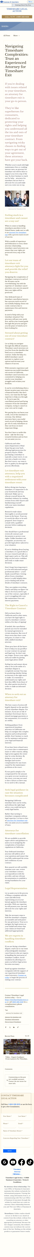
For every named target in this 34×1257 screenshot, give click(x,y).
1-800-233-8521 (14, 1104)
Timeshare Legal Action (17, 10)
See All (27, 1036)
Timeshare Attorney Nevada (17, 1172)
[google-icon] (4, 1162)
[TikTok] (29, 1162)
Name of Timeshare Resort (12, 1131)
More (15, 36)
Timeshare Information (12, 1019)
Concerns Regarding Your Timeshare (16, 1138)
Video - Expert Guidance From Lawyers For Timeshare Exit (16, 1058)
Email (20, 1123)
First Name (7, 1116)
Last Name (22, 1116)
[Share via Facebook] (6, 1027)
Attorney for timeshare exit (13, 1017)
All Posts (6, 36)
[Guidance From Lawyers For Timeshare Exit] (17, 1046)
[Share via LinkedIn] (14, 1027)
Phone (5, 1123)
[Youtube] (13, 1162)
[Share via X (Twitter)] (10, 1027)
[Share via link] (18, 1027)
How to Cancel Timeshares (13, 1022)
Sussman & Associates (11, 2)
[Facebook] (21, 1162)
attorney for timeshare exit (14, 1013)
